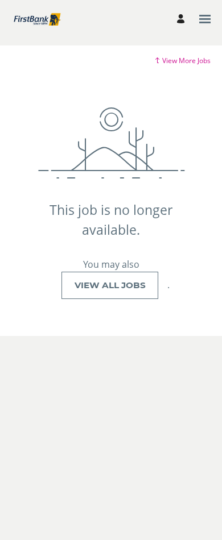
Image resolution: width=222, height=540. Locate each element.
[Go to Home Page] (37, 19)
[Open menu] (204, 19)
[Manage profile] (182, 19)
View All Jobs (110, 285)
